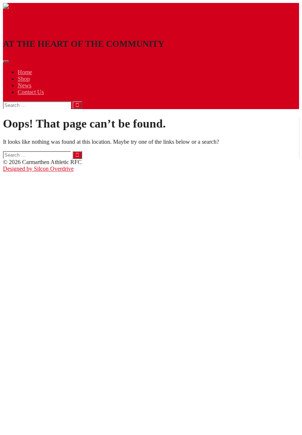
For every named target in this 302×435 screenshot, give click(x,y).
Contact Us (31, 92)
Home (25, 72)
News (24, 85)
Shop (24, 79)
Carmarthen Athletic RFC (69, 24)
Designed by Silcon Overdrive (38, 169)
